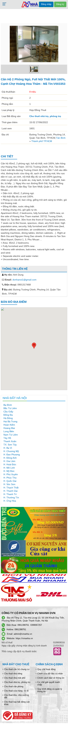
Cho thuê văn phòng (13, 686)
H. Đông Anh (10, 457)
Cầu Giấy (8, 411)
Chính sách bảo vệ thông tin (50, 678)
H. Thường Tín (11, 497)
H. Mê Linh (9, 467)
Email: (8, 279)
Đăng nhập (46, 4)
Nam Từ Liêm (10, 434)
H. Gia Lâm (9, 461)
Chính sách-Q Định (49, 664)
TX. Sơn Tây (10, 444)
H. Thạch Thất (10, 487)
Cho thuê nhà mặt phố (14, 678)
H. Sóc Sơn (9, 484)
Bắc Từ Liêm (10, 408)
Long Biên (8, 431)
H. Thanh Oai (10, 491)
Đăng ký (60, 4)
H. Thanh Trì (10, 494)
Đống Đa (8, 415)
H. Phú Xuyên (10, 474)
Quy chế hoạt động (46, 669)
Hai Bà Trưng (10, 421)
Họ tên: (8, 274)
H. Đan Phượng (11, 454)
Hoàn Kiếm (9, 424)
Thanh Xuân (9, 441)
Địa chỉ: (8, 289)
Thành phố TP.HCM (41, 141)
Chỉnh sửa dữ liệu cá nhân (50, 673)
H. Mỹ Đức (9, 471)
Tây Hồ (7, 438)
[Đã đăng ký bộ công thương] (17, 715)
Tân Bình (61, 138)
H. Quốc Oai (9, 481)
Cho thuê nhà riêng (13, 673)
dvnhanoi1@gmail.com (24, 279)
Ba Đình (7, 405)
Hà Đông (8, 418)
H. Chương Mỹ (11, 451)
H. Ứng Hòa (9, 500)
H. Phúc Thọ (10, 477)
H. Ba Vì (7, 448)
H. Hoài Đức (9, 464)
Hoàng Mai (9, 428)
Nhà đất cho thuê (15, 664)
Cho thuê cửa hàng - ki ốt (16, 691)
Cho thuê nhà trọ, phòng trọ (45, 116)
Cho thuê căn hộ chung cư (17, 669)
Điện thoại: (10, 284)
